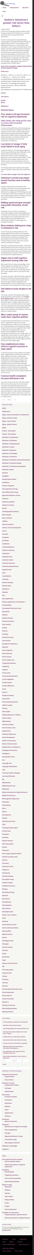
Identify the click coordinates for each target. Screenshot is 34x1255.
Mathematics (6, 782)
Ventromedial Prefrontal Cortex (12, 989)
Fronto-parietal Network (10, 676)
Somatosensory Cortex (9, 924)
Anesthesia (5, 482)
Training (5, 983)
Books (12, 1242)
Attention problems (8, 502)
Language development (9, 766)
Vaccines (5, 986)
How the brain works (8, 728)
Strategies (5, 944)
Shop (4, 1242)
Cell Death (5, 540)
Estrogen (7, 1133)
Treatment (5, 1124)
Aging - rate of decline (9, 421)
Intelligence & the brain (9, 750)
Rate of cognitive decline (12, 1161)
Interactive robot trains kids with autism (14, 1040)
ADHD (4, 408)
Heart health (6, 711)
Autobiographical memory (10, 511)
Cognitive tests (7, 569)
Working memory (7, 1012)
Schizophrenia (6, 902)
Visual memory (7, 995)
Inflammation (9, 1091)
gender (3, 100)
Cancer (4, 531)
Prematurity (6, 873)
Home (4, 7)
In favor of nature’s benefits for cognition (15, 1043)
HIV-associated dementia (10, 702)
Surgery (7, 1206)
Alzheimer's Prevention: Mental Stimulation (16, 460)
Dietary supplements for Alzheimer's (13, 602)
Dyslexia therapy (7, 618)
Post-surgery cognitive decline (11, 853)
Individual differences (9, 734)
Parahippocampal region (10, 828)
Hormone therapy (7, 724)
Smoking (5, 921)
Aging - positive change (9, 418)
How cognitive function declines (12, 1159)
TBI (3, 966)
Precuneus (5, 863)
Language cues (7, 763)
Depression (5, 589)
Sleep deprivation (7, 912)
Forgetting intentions (9, 663)
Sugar (4, 960)
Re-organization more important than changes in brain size (14, 1052)
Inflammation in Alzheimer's (11, 747)
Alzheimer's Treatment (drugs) (11, 463)
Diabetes (5, 592)
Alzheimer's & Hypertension (11, 444)
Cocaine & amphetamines (10, 566)
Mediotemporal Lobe (8, 786)
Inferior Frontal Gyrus (9, 740)
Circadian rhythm (7, 560)
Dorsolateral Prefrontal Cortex (11, 608)
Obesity (4, 818)
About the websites (8, 1248)
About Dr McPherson (9, 1244)
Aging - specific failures (9, 424)
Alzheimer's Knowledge (9, 453)
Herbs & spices (6, 718)
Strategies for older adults (10, 1212)
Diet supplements (7, 599)
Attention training (8, 505)
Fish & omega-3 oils (8, 660)
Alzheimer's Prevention (9, 457)
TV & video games (7, 970)
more (4, 1064)
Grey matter (6, 699)
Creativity (5, 579)
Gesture (4, 692)
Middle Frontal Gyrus (8, 795)
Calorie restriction (8, 524)
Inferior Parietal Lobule (9, 744)
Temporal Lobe (6, 973)
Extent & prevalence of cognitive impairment (15, 1165)
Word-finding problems (9, 1008)
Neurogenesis (6, 815)
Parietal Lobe (6, 831)
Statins (4, 937)
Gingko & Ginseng (8, 695)
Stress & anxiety (7, 947)
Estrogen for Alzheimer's (10, 644)
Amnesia (5, 473)
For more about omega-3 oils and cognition (15, 174)
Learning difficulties (8, 776)
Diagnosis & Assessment (10, 1074)
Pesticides (5, 837)
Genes (4, 689)
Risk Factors (6, 899)
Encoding (5, 634)
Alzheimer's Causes (8, 447)
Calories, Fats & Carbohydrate (11, 528)
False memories (7, 653)
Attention (5, 498)
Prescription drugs (8, 879)
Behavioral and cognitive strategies (16, 1126)
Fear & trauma (6, 657)
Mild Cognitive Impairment (10, 799)
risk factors (5, 97)
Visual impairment (8, 992)
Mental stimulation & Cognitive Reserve (14, 792)
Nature (4, 811)
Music (4, 808)
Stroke (4, 953)
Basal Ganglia (6, 515)
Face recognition (7, 650)
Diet (3, 595)
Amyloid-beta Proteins (9, 479)
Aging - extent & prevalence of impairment (15, 415)
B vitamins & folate (11, 1097)
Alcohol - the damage (9, 434)
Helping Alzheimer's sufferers (11, 715)
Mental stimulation (11, 1121)
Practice (4, 860)
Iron (3, 760)
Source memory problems (10, 928)
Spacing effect (6, 931)
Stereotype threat (7, 941)
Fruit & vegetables (8, 679)
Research (5, 1239)
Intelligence (6, 753)
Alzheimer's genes (8, 469)
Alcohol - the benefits (9, 431)
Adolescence (6, 411)
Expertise (5, 647)
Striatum (5, 950)
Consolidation (6, 576)
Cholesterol (5, 553)
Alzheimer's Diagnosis (9, 450)
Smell (4, 918)
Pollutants (5, 850)
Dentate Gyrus (6, 586)
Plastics (4, 847)
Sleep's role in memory (9, 915)
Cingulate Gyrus (7, 557)
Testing (4, 976)
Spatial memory (7, 934)
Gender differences (8, 686)
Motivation (5, 802)
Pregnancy (5, 870)
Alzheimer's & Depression (10, 437)
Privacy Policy (7, 1251)
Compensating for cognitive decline (16, 1214)
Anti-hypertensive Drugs (10, 489)
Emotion (5, 631)
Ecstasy (4, 628)
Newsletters (23, 1239)
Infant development (8, 737)
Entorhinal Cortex (7, 637)
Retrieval (5, 895)
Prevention (5, 1119)
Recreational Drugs (8, 892)
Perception (5, 834)
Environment (6, 640)
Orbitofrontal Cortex (8, 821)
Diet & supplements (11, 1130)
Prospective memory (8, 886)
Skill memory (6, 908)
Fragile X (5, 670)
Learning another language (11, 773)
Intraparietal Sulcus (8, 757)
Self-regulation (7, 905)
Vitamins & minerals (8, 1005)
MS (3, 779)
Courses (19, 1242)
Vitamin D (5, 1002)
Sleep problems (9, 1200)
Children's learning (8, 550)
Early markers (6, 624)
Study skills (5, 957)
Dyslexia (5, 615)
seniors (3, 93)
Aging (4, 427)
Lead (3, 770)
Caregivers (5, 537)
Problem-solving (7, 882)
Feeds (14, 1239)
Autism (4, 508)
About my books (24, 1244)
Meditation (5, 789)
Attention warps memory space (12, 1025)
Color (4, 573)
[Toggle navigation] (2, 16)
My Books (25, 7)
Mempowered (14, 7)
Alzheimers (4, 106)
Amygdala (5, 476)
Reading (4, 889)
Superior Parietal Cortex (9, 963)
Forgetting (5, 666)
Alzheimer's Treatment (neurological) (14, 466)
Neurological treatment (12, 1143)
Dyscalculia (5, 611)
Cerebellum (5, 544)
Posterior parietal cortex (10, 857)
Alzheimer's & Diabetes (9, 440)
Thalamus (5, 979)
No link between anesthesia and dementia (15, 1022)
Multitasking (6, 805)
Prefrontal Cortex (7, 866)
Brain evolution (7, 518)
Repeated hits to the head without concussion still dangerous (13, 1047)
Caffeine (4, 521)
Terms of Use (19, 1251)
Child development (8, 547)
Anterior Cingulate (8, 486)
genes (3, 102)
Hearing (4, 708)
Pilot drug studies (7, 844)
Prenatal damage (7, 876)
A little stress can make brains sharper (14, 1036)
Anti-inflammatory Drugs (10, 492)
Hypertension (6, 731)
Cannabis (5, 534)
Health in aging (7, 705)
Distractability (6, 605)
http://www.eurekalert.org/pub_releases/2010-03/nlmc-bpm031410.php (16, 67)
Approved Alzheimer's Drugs (11, 495)
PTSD (3, 824)
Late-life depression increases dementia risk (16, 1028)
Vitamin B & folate (8, 999)
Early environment (8, 621)
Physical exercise (7, 841)
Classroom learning (8, 563)
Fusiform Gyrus (7, 682)
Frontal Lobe (6, 673)
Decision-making (7, 582)
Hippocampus (6, 721)
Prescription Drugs (11, 1139)
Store (4, 11)
